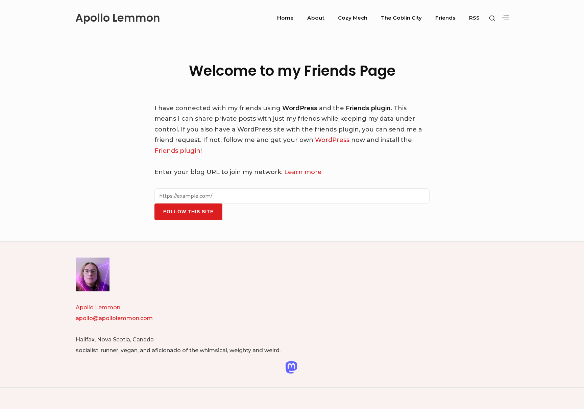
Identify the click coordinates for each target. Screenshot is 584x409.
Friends (445, 18)
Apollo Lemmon (117, 18)
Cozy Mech (352, 18)
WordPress (332, 140)
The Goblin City (401, 18)
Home (285, 18)
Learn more (303, 172)
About (315, 18)
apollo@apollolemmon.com (114, 318)
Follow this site (188, 211)
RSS (474, 18)
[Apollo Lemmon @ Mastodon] (291, 367)
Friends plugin (177, 150)
